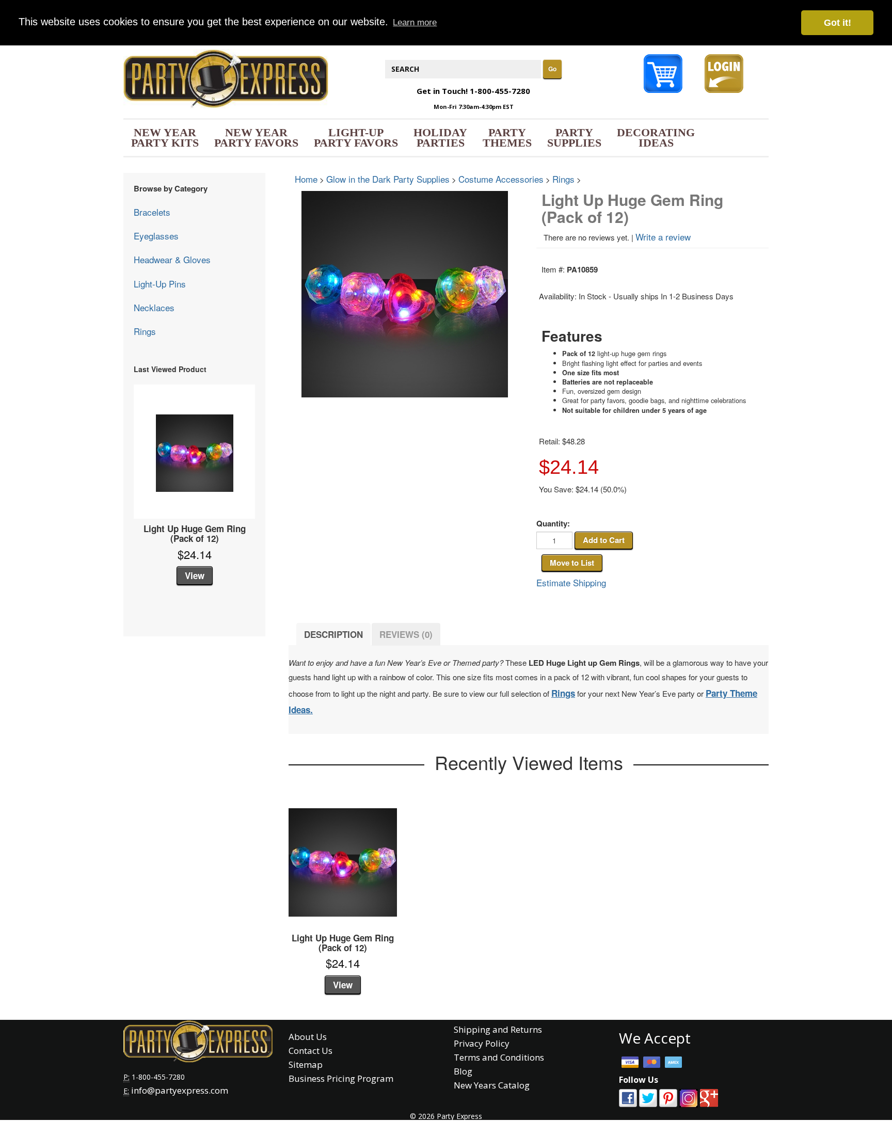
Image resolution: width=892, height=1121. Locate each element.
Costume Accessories (501, 178)
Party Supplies (574, 137)
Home (306, 178)
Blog (463, 1071)
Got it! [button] (837, 23)
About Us (308, 1037)
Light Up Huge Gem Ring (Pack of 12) (195, 533)
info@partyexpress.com (179, 1090)
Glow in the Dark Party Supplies (388, 178)
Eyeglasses (156, 235)
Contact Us (310, 1050)
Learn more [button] (415, 22)
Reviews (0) (406, 634)
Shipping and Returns (498, 1029)
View (194, 575)
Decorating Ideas (656, 137)
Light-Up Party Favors (356, 137)
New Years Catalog (492, 1085)
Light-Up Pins (160, 283)
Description (333, 634)
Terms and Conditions (499, 1057)
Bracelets (152, 211)
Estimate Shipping (571, 582)
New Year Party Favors (256, 137)
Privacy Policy (481, 1043)
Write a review (663, 236)
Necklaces (154, 307)
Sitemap (306, 1064)
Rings (145, 331)
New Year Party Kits (165, 137)
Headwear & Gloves (172, 259)
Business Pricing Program (341, 1078)
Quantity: (553, 523)
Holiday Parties (440, 137)
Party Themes (507, 137)
